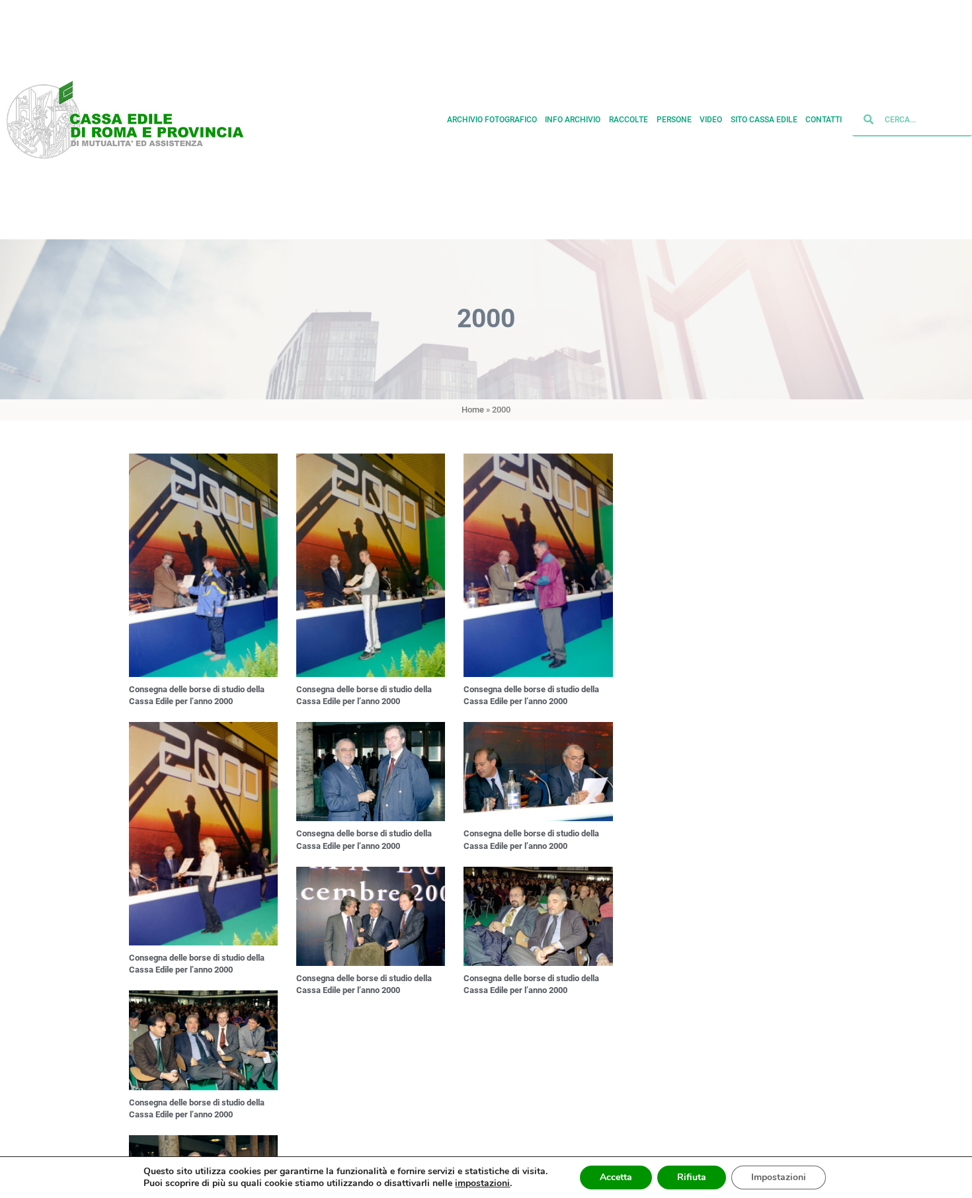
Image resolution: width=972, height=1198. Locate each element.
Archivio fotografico (492, 119)
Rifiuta (691, 1177)
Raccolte (628, 119)
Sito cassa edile (764, 119)
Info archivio (572, 119)
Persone (674, 119)
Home (473, 410)
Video (711, 119)
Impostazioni (778, 1177)
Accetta (616, 1177)
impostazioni (482, 1183)
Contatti (823, 119)
